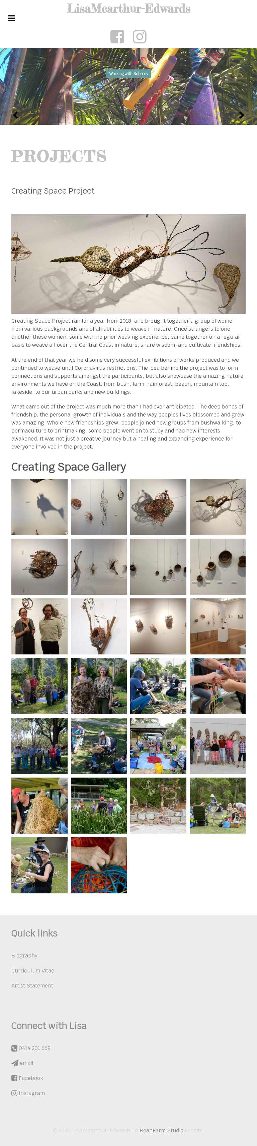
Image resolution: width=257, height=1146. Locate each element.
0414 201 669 (34, 1048)
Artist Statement (32, 985)
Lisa (128, 8)
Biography (24, 955)
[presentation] (15, 115)
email (25, 1063)
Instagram (31, 1093)
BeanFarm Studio (161, 1130)
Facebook (30, 1078)
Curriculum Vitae (32, 970)
